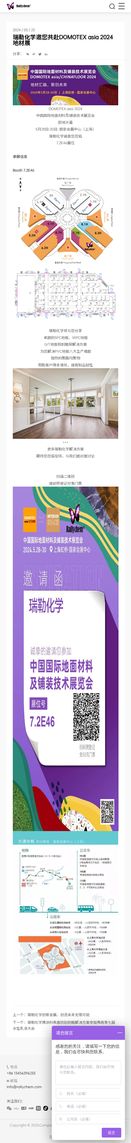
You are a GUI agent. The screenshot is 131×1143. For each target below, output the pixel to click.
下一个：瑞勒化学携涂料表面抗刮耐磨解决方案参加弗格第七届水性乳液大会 (64, 1025)
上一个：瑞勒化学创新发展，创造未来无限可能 (51, 1014)
